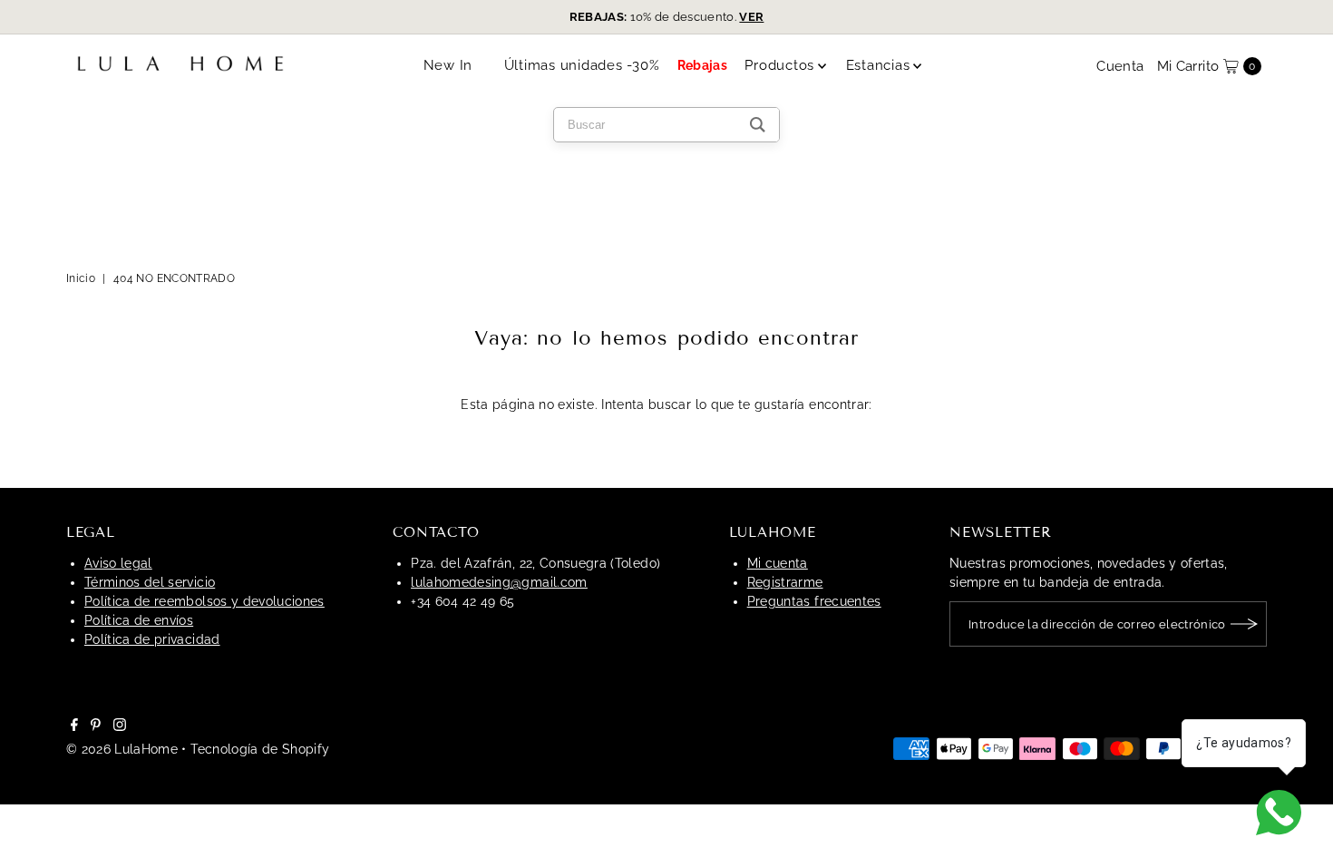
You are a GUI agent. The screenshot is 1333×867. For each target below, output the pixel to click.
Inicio (80, 278)
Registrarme (785, 582)
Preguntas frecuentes (814, 601)
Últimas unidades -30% (582, 65)
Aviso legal (118, 563)
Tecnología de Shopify (259, 749)
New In (448, 65)
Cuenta (1119, 66)
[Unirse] (1244, 624)
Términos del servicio (149, 582)
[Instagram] (119, 726)
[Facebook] (74, 726)
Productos (779, 65)
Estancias (878, 65)
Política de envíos (138, 620)
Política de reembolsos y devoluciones (204, 601)
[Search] (757, 124)
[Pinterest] (96, 726)
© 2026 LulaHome (122, 749)
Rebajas (702, 65)
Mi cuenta (777, 563)
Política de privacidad (152, 639)
